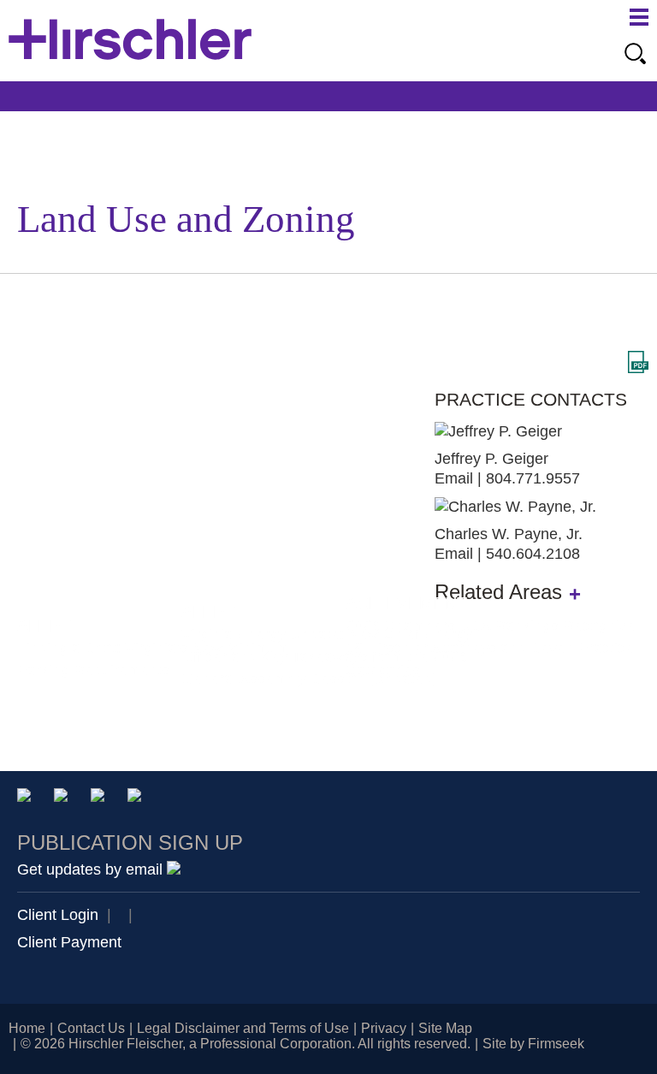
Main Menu (639, 17)
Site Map (445, 1028)
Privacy (383, 1028)
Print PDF (638, 362)
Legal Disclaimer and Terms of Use (243, 1028)
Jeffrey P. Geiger (491, 458)
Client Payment (69, 942)
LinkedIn (64, 798)
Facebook (137, 798)
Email (454, 478)
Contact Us (91, 1028)
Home (27, 1028)
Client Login (57, 914)
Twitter (100, 798)
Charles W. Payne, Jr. (509, 534)
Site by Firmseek (533, 1043)
